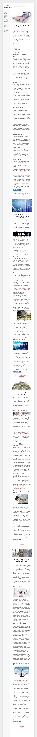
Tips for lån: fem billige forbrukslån (6, 16)
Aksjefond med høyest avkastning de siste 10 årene (6, 21)
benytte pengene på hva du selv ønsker (21, 599)
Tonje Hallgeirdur (18, 193)
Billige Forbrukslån (23, 485)
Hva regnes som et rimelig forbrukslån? (6, 25)
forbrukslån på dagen (23, 680)
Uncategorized (22, 376)
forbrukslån (22, 194)
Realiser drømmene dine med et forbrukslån (6, 30)
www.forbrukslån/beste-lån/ (18, 187)
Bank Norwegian (22, 139)
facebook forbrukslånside (20, 488)
